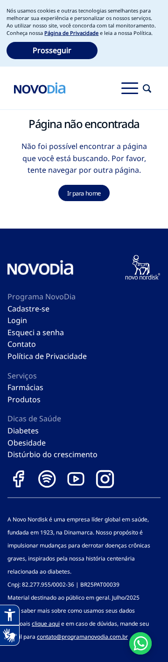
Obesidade (26, 443)
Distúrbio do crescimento (52, 454)
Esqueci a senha (35, 332)
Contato (21, 344)
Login (17, 320)
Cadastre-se (28, 309)
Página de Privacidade (71, 32)
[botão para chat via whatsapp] (140, 643)
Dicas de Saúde (34, 418)
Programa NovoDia (41, 296)
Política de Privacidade (47, 356)
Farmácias (25, 387)
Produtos (24, 399)
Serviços (22, 376)
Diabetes (23, 431)
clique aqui (46, 624)
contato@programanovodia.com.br (82, 637)
